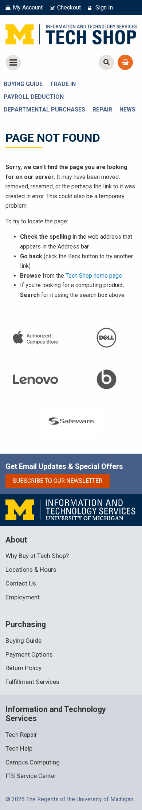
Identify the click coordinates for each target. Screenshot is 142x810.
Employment (22, 597)
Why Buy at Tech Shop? (37, 555)
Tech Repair (21, 734)
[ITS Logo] (71, 509)
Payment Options (29, 654)
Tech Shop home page (94, 275)
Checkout (69, 7)
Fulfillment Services (32, 681)
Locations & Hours (30, 569)
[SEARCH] (106, 62)
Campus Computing (32, 762)
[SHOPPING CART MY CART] (125, 62)
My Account (28, 7)
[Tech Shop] (71, 33)
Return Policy (23, 668)
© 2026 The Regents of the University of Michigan (69, 799)
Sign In (104, 7)
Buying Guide (23, 640)
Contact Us (20, 583)
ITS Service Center (30, 775)
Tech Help (18, 748)
